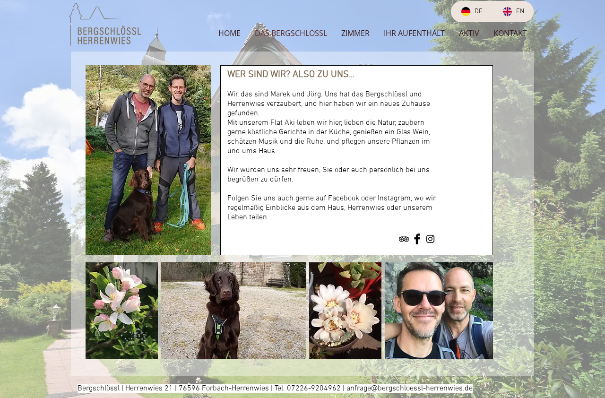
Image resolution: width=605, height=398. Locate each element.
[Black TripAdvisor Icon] (403, 239)
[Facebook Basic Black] (417, 239)
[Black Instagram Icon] (430, 239)
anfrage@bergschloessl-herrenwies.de (409, 388)
